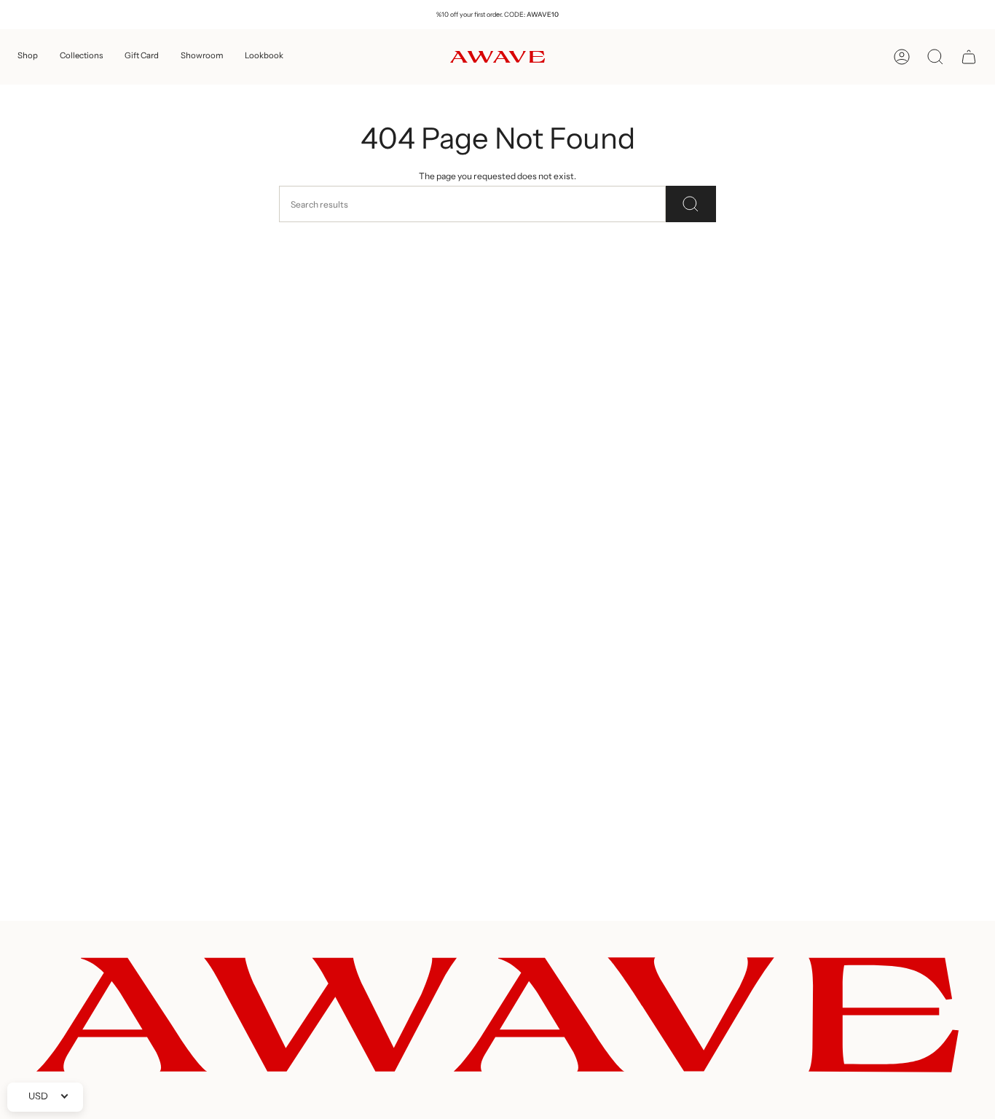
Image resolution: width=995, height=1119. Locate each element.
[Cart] (969, 56)
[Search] (691, 204)
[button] (28, 57)
